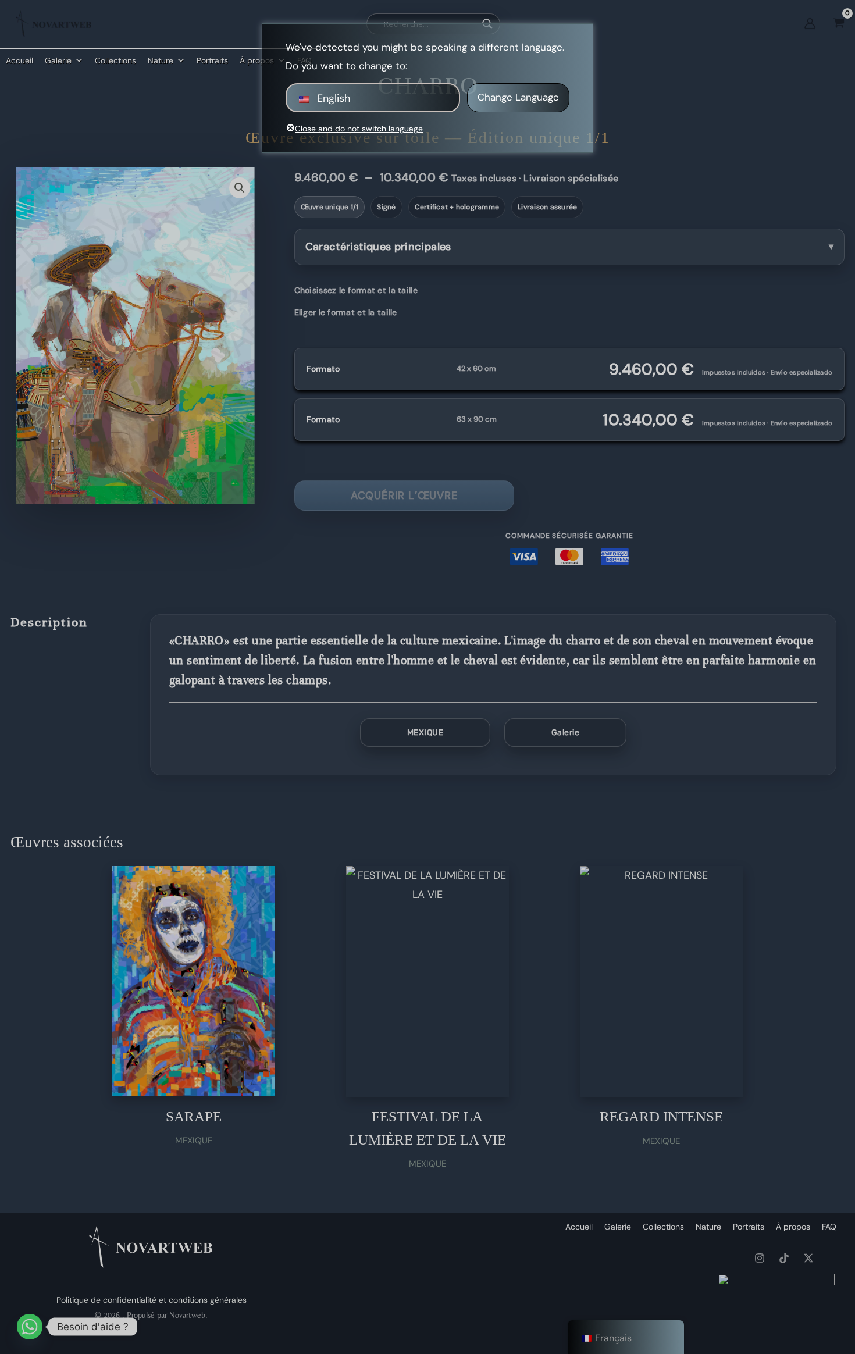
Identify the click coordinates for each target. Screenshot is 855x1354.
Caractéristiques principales (378, 247)
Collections (115, 60)
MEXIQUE (425, 732)
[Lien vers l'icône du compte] (810, 23)
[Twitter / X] (808, 1258)
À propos (793, 1226)
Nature (160, 60)
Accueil (19, 60)
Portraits (212, 60)
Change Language (518, 97)
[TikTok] (784, 1258)
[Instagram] (759, 1258)
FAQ (829, 1226)
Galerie (58, 60)
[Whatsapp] (29, 1326)
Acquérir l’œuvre (404, 496)
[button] (239, 187)
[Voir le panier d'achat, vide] (839, 23)
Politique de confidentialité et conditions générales (151, 1300)
